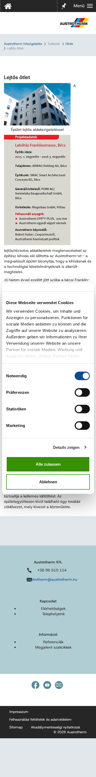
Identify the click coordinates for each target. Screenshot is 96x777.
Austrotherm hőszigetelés (23, 44)
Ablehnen (48, 481)
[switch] (82, 392)
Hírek (69, 44)
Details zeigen (66, 447)
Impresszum (18, 711)
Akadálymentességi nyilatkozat (55, 727)
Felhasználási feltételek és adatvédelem (40, 719)
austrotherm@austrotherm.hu (52, 579)
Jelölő (64, 2)
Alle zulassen (48, 464)
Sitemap (16, 727)
